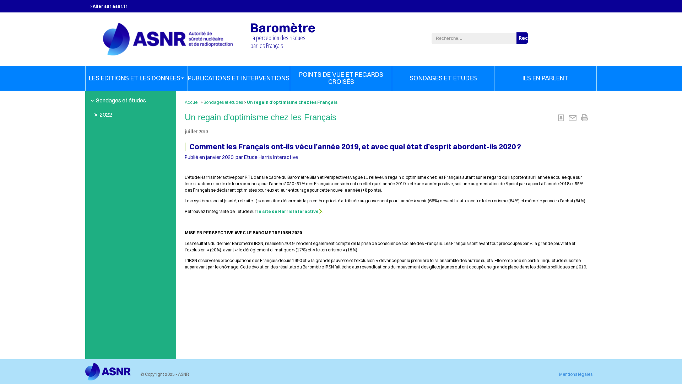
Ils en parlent (545, 78)
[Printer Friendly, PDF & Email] (573, 117)
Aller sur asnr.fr (110, 6)
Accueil (192, 102)
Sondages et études (443, 78)
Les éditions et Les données (134, 78)
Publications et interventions (238, 78)
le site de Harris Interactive (288, 211)
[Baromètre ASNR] (168, 38)
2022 (105, 114)
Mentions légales (575, 374)
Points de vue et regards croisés (341, 78)
